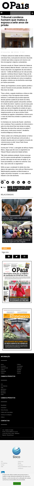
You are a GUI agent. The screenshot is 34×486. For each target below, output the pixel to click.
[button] (1, 12)
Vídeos (2, 417)
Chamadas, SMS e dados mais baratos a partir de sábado (15, 219)
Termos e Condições (6, 414)
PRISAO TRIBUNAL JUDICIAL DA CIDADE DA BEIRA (18, 189)
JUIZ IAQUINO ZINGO (18, 187)
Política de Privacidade (7, 412)
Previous (3, 209)
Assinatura (3, 407)
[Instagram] (24, 256)
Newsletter (3, 405)
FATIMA (10, 187)
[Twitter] (16, 256)
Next (30, 209)
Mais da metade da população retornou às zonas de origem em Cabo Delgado (16, 241)
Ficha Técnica (4, 410)
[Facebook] (8, 256)
